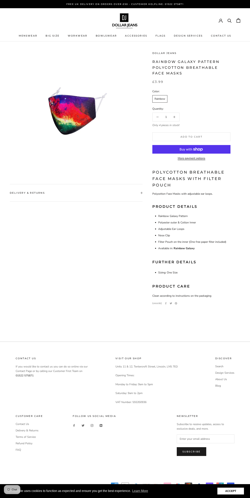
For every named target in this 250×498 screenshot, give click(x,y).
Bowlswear (106, 35)
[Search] (230, 20)
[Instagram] (92, 425)
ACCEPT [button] (230, 491)
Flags (160, 35)
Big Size (52, 35)
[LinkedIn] (101, 425)
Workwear (78, 35)
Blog (218, 386)
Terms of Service (26, 437)
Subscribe (191, 451)
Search (219, 366)
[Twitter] (171, 303)
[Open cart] (238, 20)
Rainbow (159, 99)
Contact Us (221, 35)
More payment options (191, 158)
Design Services (188, 35)
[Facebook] (166, 303)
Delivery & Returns (27, 192)
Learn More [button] (140, 491)
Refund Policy (24, 443)
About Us (221, 379)
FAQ (18, 450)
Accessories (136, 35)
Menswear (28, 35)
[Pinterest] (176, 303)
